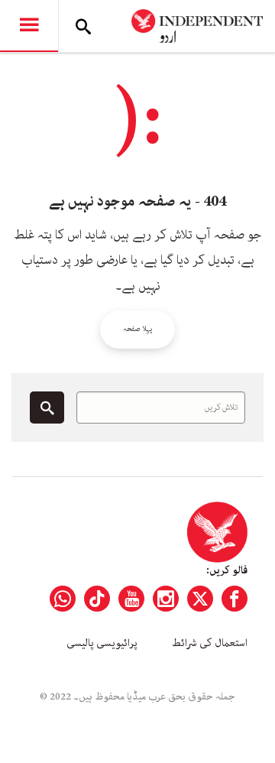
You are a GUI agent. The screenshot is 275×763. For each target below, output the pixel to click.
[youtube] (131, 599)
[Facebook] (234, 599)
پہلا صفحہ (137, 329)
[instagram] (166, 599)
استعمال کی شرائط (209, 643)
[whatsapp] (63, 599)
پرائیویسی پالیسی (102, 643)
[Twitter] (200, 599)
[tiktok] (97, 599)
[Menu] (29, 26)
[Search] (83, 26)
